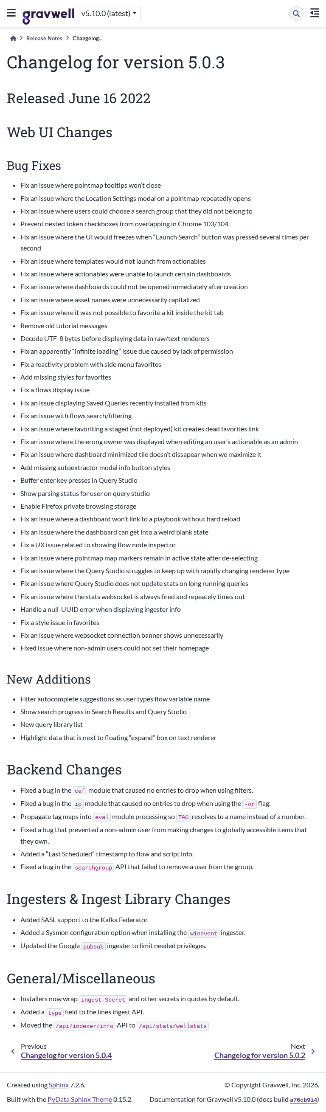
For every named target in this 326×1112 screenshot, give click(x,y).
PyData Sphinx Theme (80, 1099)
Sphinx (59, 1085)
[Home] (13, 38)
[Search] (296, 13)
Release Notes (44, 38)
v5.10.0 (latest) (106, 13)
